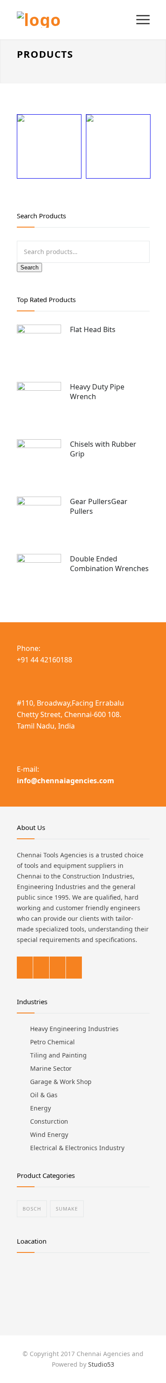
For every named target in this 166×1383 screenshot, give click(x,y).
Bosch (32, 1208)
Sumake (67, 1208)
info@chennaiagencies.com (65, 780)
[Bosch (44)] (49, 153)
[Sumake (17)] (118, 153)
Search (29, 267)
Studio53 (101, 1364)
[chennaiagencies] (76, 19)
